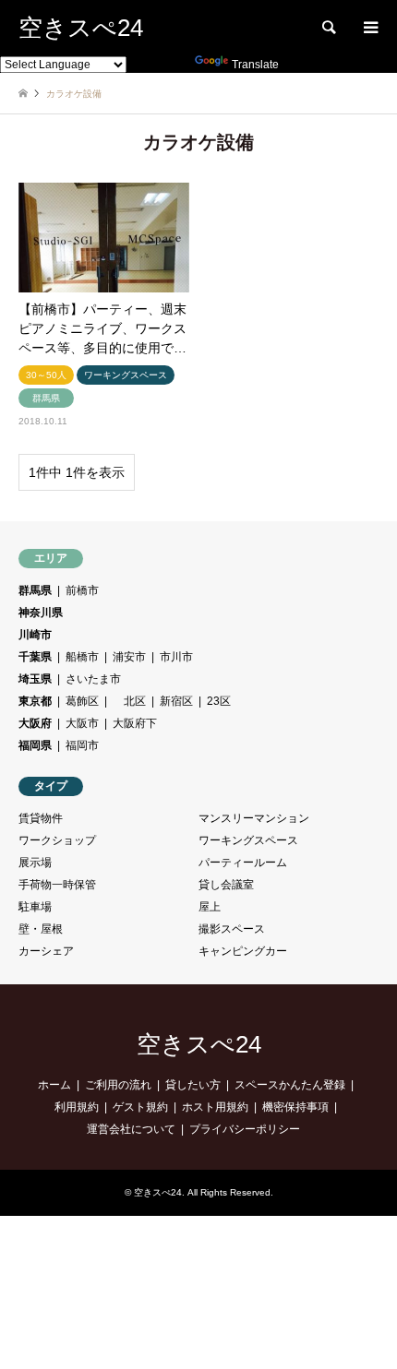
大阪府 (35, 723)
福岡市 (82, 745)
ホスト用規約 (215, 1107)
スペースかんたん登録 (290, 1084)
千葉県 (35, 656)
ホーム (54, 1084)
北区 (129, 701)
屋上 (209, 906)
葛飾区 (82, 701)
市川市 (176, 656)
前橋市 (82, 590)
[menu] (369, 27)
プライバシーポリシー (244, 1129)
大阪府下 (135, 723)
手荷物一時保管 (57, 884)
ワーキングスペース (248, 840)
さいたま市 (93, 679)
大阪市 (82, 723)
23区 (219, 701)
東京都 (35, 701)
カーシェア (46, 951)
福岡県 (35, 745)
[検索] (327, 27)
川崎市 (35, 634)
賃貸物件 (40, 818)
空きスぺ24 (199, 1044)
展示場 (35, 862)
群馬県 (35, 590)
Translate (255, 64)
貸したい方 (193, 1084)
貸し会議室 (226, 884)
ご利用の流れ (118, 1084)
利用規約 (76, 1107)
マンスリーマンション (253, 818)
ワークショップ (57, 840)
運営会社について (131, 1129)
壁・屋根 (40, 929)
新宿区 (176, 701)
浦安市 (129, 656)
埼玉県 (35, 679)
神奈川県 (40, 612)
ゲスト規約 (140, 1107)
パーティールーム (242, 862)
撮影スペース (231, 929)
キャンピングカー (242, 951)
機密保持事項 (295, 1107)
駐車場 (35, 906)
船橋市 (82, 656)
